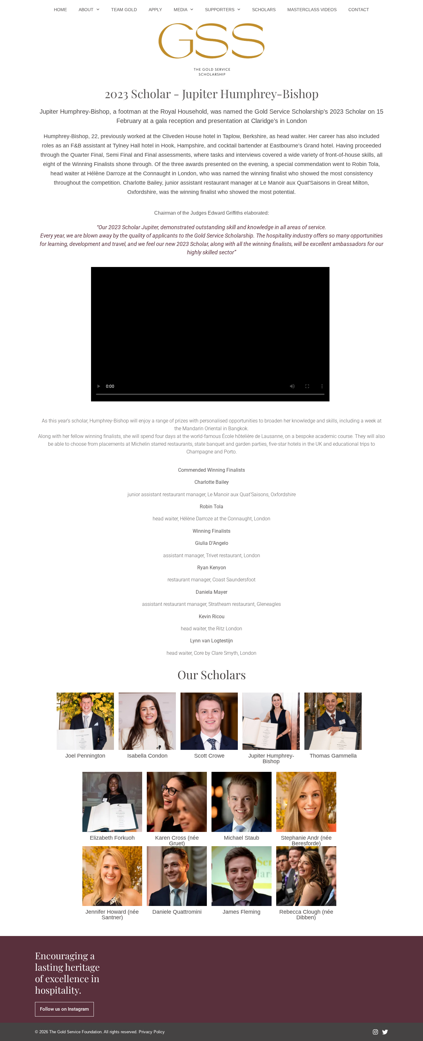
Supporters (219, 9)
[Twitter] (385, 1032)
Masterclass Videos (312, 9)
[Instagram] (375, 1032)
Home (60, 9)
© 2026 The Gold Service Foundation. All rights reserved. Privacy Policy (100, 1032)
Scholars (264, 9)
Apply (155, 9)
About (86, 9)
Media (180, 9)
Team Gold (124, 9)
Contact (358, 9)
